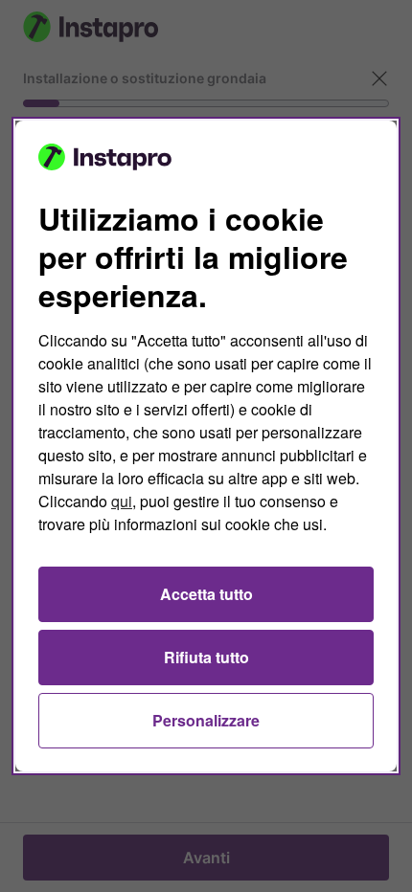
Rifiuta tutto (206, 657)
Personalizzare (206, 720)
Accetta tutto (206, 594)
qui (121, 501)
